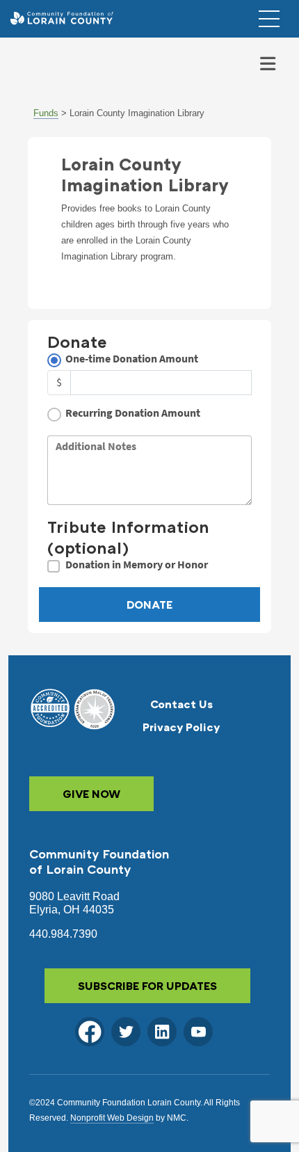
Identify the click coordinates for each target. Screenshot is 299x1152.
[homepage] (61, 19)
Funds (45, 113)
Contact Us (181, 704)
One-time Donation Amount (131, 358)
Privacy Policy (181, 727)
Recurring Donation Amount (132, 412)
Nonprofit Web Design (112, 1118)
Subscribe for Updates (147, 986)
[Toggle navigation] (267, 64)
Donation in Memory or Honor (136, 564)
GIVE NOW (91, 794)
